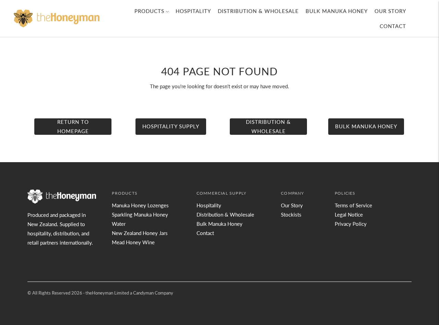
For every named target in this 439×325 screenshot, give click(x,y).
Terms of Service (353, 205)
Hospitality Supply (170, 126)
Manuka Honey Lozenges (140, 205)
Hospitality (193, 11)
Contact (393, 26)
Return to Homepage (73, 126)
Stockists (291, 214)
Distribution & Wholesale (258, 11)
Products (149, 11)
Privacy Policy (351, 224)
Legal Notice (349, 214)
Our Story (390, 11)
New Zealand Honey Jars (140, 233)
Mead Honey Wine (133, 242)
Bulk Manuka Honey (337, 11)
